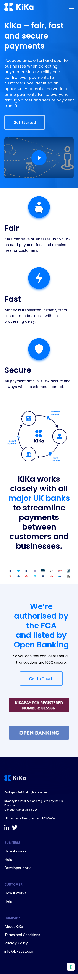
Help (8, 859)
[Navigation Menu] (71, 7)
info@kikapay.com (19, 951)
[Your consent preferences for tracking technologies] (71, 967)
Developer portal (18, 868)
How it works (15, 851)
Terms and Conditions (22, 935)
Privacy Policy (16, 943)
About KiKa (13, 926)
